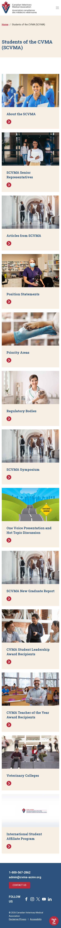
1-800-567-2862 (19, 872)
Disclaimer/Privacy (17, 919)
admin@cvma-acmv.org (25, 877)
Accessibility (36, 919)
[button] (30, 101)
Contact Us (19, 885)
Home (5, 24)
